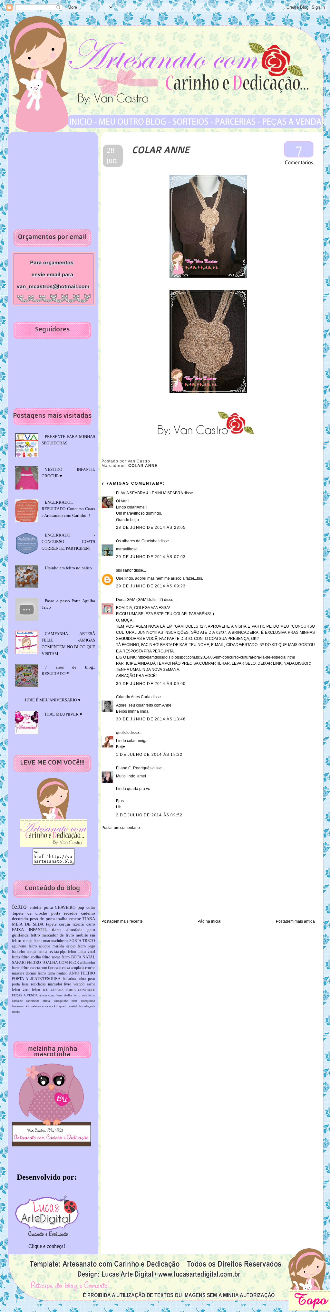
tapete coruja (58, 924)
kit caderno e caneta (39, 1006)
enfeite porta (41, 907)
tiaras (56, 929)
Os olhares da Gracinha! (137, 541)
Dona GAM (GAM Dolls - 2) (139, 599)
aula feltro (88, 995)
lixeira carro (84, 924)
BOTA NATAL (83, 957)
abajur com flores (51, 995)
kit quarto (60, 1006)
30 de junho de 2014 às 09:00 (151, 683)
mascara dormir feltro (29, 973)
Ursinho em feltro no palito (68, 568)
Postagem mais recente (122, 921)
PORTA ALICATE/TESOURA (36, 979)
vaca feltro (31, 990)
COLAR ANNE (160, 150)
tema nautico (57, 973)
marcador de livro (58, 935)
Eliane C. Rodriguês (133, 768)
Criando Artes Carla (133, 697)
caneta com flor (41, 968)
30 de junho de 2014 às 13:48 (151, 719)
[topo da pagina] (309, 1309)
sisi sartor (124, 570)
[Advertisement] (142, 874)
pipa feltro (68, 952)
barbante (17, 1001)
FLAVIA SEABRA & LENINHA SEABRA (149, 493)
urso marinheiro (55, 941)
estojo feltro (76, 946)
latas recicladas (34, 984)
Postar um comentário (121, 827)
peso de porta (42, 918)
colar (90, 907)
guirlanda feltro (26, 935)
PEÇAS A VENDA (25, 995)
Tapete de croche (29, 913)
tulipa (82, 952)
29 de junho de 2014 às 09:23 (151, 586)
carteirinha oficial (38, 1001)
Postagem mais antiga (295, 921)
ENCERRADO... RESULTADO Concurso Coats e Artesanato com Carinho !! (68, 509)
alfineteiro (87, 963)
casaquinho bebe (66, 1001)
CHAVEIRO (65, 907)
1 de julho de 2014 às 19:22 (149, 754)
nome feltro (61, 957)
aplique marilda (51, 946)
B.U (45, 990)
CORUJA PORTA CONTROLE (73, 990)
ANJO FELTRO (82, 973)
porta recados (64, 913)
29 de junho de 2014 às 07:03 (151, 557)
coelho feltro (40, 957)
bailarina (69, 979)
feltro (19, 906)
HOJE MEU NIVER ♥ (63, 714)
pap (81, 907)
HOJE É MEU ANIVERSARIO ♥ (53, 700)
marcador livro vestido (66, 984)
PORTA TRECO (82, 941)
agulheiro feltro (24, 946)
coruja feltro (32, 941)
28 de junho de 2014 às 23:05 (151, 527)
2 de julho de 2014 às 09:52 (149, 815)
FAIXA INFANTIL (29, 929)
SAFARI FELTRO (26, 963)
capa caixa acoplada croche (74, 968)
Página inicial (209, 921)
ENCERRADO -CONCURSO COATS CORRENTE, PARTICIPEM (68, 542)
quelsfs (122, 732)
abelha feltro (72, 995)
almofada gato (80, 929)
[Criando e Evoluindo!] (47, 1214)
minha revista (48, 952)
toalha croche (68, 918)
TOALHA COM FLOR (60, 963)
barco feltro (20, 968)
